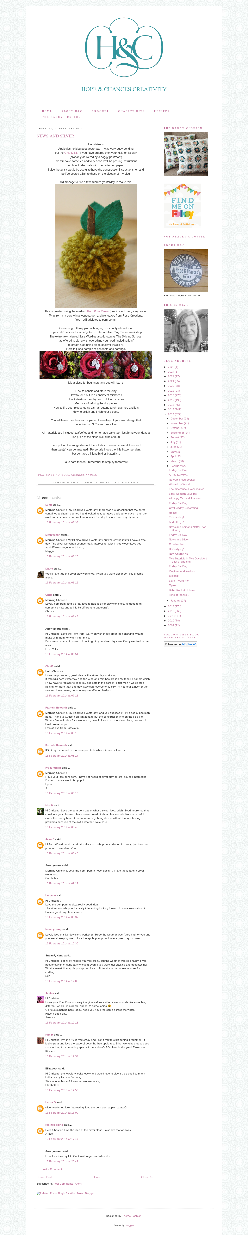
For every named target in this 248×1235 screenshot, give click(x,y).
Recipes (162, 111)
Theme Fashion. (132, 1215)
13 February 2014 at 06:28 (61, 556)
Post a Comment (51, 1169)
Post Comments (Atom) (67, 1183)
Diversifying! (176, 549)
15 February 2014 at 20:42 (61, 1161)
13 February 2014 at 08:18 (61, 793)
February (176, 465)
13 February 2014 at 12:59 (61, 1090)
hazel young (53, 929)
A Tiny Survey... (178, 474)
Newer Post (45, 1177)
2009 (171, 625)
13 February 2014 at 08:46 (61, 853)
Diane (49, 568)
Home (47, 111)
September (177, 432)
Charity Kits (131, 111)
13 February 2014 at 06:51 (61, 654)
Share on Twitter (97, 482)
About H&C (72, 111)
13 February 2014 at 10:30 (61, 943)
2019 (171, 390)
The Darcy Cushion (61, 117)
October (175, 427)
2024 (171, 371)
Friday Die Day (178, 470)
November (176, 423)
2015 (171, 409)
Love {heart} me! (179, 580)
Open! (173, 585)
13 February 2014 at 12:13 (61, 1022)
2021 (171, 381)
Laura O (50, 1102)
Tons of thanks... (179, 594)
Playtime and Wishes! (182, 571)
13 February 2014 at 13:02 (61, 1112)
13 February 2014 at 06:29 (61, 582)
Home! (173, 512)
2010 (171, 620)
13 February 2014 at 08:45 (61, 827)
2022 (171, 376)
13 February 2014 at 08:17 (61, 755)
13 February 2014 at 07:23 (61, 695)
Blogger (129, 1225)
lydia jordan (53, 767)
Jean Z (49, 839)
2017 (171, 400)
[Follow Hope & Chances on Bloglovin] (180, 646)
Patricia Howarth (56, 707)
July (172, 442)
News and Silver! (179, 539)
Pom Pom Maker (98, 311)
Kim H (49, 1034)
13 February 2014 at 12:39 (61, 1056)
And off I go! (176, 522)
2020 (171, 385)
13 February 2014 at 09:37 (61, 917)
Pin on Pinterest (127, 482)
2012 (171, 611)
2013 (171, 606)
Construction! (177, 544)
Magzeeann (52, 534)
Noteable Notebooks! (182, 479)
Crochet (100, 111)
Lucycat (50, 895)
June (173, 446)
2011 (171, 615)
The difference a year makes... (188, 488)
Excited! (174, 575)
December (176, 418)
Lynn (48, 504)
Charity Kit (71, 152)
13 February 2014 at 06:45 (61, 616)
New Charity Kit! (179, 553)
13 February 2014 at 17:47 (61, 1138)
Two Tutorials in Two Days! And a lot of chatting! (188, 560)
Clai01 (49, 666)
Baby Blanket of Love (182, 590)
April (173, 456)
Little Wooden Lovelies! (183, 493)
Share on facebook (66, 482)
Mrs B (49, 805)
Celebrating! (176, 517)
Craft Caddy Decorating (183, 507)
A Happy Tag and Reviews (185, 498)
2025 (171, 367)
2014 (171, 414)
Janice (49, 993)
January (175, 600)
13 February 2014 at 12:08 (61, 981)
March (174, 461)
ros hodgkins (54, 1124)
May (173, 451)
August (174, 437)
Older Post (147, 1177)
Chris (48, 594)
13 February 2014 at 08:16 (61, 733)
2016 (171, 404)
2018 (171, 395)
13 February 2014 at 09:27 (61, 883)
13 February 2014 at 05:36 (61, 522)
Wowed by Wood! (179, 484)
